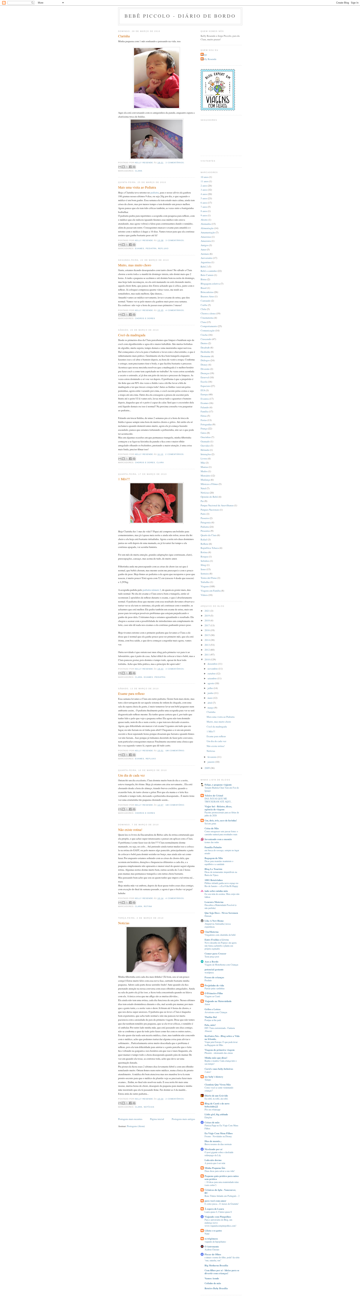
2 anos (204, 185)
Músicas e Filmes (209, 484)
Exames (139, 248)
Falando (205, 407)
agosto (211, 683)
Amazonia (206, 241)
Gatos (203, 432)
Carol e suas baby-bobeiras (219, 1068)
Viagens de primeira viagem (220, 1050)
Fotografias (206, 424)
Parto (203, 513)
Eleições (208, 1117)
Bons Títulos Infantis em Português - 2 (222, 1195)
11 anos (204, 181)
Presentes (205, 531)
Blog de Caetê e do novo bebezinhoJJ (217, 1105)
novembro (213, 668)
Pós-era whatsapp (212, 1109)
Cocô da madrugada (131, 335)
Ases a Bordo (211, 961)
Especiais (205, 386)
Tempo (208, 1079)
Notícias (123, 923)
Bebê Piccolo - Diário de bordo (180, 16)
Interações (206, 454)
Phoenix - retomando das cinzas (219, 1052)
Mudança (205, 479)
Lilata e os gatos (213, 1230)
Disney (204, 364)
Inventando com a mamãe (218, 839)
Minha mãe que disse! (216, 1057)
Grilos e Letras (212, 1009)
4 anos (204, 194)
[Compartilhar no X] (127, 167)
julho (211, 688)
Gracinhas (206, 437)
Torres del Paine (209, 578)
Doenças (205, 373)
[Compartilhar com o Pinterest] (134, 167)
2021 (207, 610)
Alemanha (206, 223)
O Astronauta (212, 1246)
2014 (207, 640)
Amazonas (206, 236)
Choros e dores (145, 318)
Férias (204, 415)
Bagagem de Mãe (214, 858)
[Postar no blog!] (123, 167)
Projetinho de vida (214, 985)
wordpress (209, 972)
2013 (207, 644)
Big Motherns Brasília (216, 1265)
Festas (204, 420)
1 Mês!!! (124, 479)
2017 (207, 625)
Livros (204, 458)
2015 (207, 635)
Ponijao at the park (213, 1020)
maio (210, 698)
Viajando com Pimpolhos (218, 1216)
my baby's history (214, 1076)
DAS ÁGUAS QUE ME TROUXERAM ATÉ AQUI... (218, 800)
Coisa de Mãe (212, 828)
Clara (138, 171)
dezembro (213, 663)
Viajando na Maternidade (218, 1001)
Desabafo (205, 347)
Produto (208, 980)
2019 (207, 615)
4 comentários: (175, 310)
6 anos (204, 202)
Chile (203, 309)
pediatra (155, 192)
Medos (204, 471)
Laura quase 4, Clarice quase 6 (218, 1211)
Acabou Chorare (212, 1249)
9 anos (204, 215)
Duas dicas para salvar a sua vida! (220, 1170)
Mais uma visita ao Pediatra (137, 187)
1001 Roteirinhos (214, 880)
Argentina (206, 262)
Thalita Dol (211, 1017)
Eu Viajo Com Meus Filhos (219, 1133)
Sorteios (205, 573)
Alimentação (207, 228)
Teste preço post (212, 956)
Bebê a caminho (209, 271)
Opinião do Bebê (209, 496)
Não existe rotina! (130, 829)
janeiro (211, 761)
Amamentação (208, 232)
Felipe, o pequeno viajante (218, 784)
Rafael (204, 539)
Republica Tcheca (210, 548)
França (204, 428)
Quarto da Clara (209, 535)
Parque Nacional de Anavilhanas (217, 505)
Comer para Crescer (215, 953)
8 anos (204, 211)
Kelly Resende (209, 59)
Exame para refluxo (131, 693)
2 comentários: (174, 454)
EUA (203, 390)
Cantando (206, 300)
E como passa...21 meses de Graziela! (221, 1203)
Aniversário (206, 258)
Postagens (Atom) (136, 1126)
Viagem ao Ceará (212, 996)
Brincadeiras (207, 292)
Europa (204, 394)
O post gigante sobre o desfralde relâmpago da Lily (219, 1154)
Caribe (204, 305)
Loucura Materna (214, 902)
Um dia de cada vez (131, 775)
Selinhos (205, 560)
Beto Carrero (207, 275)
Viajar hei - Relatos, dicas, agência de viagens (218, 807)
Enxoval (205, 377)
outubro (212, 673)
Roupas (204, 556)
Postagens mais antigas (183, 1119)
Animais (205, 253)
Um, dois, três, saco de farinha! (221, 820)
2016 (207, 630)
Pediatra (151, 248)
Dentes (204, 343)
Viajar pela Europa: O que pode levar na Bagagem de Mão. (221, 1043)
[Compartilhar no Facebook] (130, 167)
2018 (207, 620)
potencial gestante (214, 969)
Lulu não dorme (213, 1160)
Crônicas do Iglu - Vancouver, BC (220, 1191)
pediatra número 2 (152, 590)
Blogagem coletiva (210, 283)
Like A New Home (214, 920)
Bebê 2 (204, 266)
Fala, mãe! (210, 1025)
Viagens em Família (211, 590)
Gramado (205, 441)
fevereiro (212, 757)
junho (211, 693)
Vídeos (204, 595)
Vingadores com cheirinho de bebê (220, 934)
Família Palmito (213, 847)
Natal (203, 488)
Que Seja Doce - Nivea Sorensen (221, 913)
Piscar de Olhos (213, 1254)
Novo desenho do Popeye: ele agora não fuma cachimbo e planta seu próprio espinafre (220, 945)
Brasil (204, 288)
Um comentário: (175, 751)
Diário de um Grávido (216, 1095)
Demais (208, 915)
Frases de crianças (214, 977)
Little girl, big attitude (216, 1114)
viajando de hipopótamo (215, 1241)
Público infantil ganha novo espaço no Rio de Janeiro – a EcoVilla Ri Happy (221, 885)
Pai (202, 501)
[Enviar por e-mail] (120, 167)
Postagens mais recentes (130, 1119)
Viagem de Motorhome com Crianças (221, 964)
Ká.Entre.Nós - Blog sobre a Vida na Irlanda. (222, 1037)
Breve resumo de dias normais (218, 1144)
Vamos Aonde (212, 1278)
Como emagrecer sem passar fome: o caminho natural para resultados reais (221, 833)
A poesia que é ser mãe (215, 1163)
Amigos (204, 245)
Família (204, 411)
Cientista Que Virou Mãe (218, 1084)
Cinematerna (207, 317)
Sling (203, 565)
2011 (207, 654)
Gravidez (205, 445)
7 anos (204, 206)
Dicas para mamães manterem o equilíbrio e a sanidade (219, 863)
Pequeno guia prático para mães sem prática (222, 1177)
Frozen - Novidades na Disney (218, 1136)
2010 (207, 659)
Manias (204, 467)
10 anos (204, 177)
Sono (203, 569)
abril (210, 702)
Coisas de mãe (212, 1122)
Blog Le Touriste (213, 869)
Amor (203, 249)
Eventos (205, 398)
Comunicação (208, 330)
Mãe (203, 462)
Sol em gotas (210, 823)
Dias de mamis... (213, 1141)
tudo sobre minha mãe (216, 891)
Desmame (205, 356)
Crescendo (206, 339)
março (211, 707)
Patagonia (206, 522)
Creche (204, 334)
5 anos (204, 198)
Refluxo (163, 248)
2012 (207, 649)
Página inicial (157, 1119)
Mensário (205, 475)
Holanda (205, 450)
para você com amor (215, 1200)
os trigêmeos (211, 1238)
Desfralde (205, 352)
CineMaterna (212, 931)
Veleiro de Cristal (214, 795)
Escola (204, 381)
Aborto (204, 219)
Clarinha (124, 36)
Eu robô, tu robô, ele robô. (216, 1098)
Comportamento (209, 326)
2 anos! (208, 1071)
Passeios (205, 518)
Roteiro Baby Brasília (216, 1288)
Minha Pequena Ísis (215, 1168)
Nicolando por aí (213, 1149)
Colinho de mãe (213, 1283)
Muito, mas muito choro (134, 265)
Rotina (148, 906)
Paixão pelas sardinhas (215, 988)
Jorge (204, 54)
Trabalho (205, 582)
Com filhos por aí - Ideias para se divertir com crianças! (222, 1271)
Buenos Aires (207, 296)
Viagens (205, 586)
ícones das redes (212, 842)
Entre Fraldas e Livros (217, 939)
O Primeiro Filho (214, 993)
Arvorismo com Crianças (216, 1012)
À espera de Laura (214, 1208)
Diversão (205, 369)
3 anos (204, 189)
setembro (212, 678)
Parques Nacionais (210, 509)
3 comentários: (175, 163)
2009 (207, 768)
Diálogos (205, 360)
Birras (204, 279)
